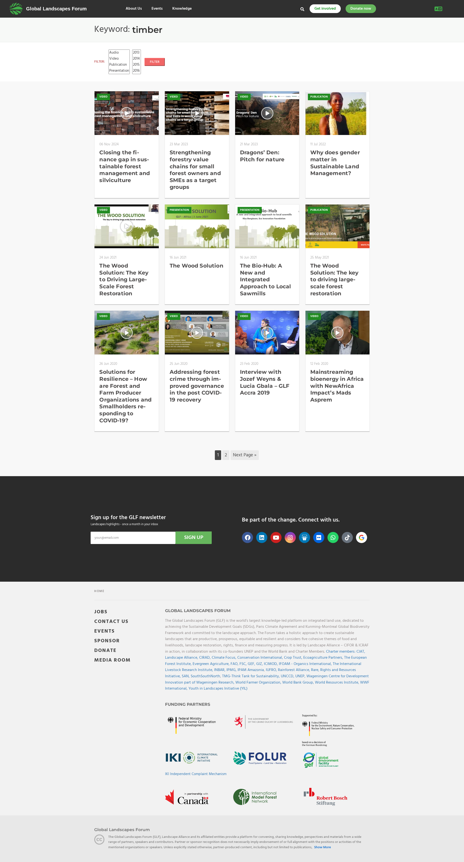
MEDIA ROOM (112, 660)
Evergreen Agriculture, (212, 664)
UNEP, (300, 676)
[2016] (136, 71)
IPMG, (232, 670)
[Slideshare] (304, 537)
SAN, (186, 676)
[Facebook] (247, 537)
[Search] (302, 9)
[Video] (119, 59)
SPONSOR (107, 641)
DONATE (105, 651)
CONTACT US (111, 622)
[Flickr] (318, 537)
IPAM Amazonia (251, 670)
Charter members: (340, 652)
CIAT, (360, 652)
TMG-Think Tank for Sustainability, (251, 676)
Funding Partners (187, 704)
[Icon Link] (361, 537)
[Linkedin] (261, 537)
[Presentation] (119, 71)
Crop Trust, (293, 658)
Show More (322, 847)
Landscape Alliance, (182, 658)
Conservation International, (260, 658)
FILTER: (99, 61)
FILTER (155, 62)
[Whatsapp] (333, 537)
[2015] (136, 65)
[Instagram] (290, 537)
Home (99, 591)
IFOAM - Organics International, (306, 664)
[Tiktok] (347, 537)
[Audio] (119, 53)
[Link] (16, 9)
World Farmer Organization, (258, 682)
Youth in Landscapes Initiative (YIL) (217, 688)
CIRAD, (205, 658)
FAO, (235, 664)
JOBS (101, 612)
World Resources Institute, (337, 682)
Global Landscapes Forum (56, 8)
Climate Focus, (224, 658)
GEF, (252, 664)
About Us (134, 9)
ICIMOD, (271, 664)
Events (157, 9)
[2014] (136, 59)
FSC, (243, 664)
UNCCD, (288, 676)
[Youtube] (276, 537)
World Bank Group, (298, 682)
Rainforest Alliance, (294, 670)
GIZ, (260, 664)
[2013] (136, 53)
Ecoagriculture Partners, (323, 658)
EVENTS (104, 631)
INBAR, (220, 670)
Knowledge (182, 9)
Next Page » (244, 455)
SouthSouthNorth (205, 676)
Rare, (315, 670)
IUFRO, (272, 670)
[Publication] (119, 65)
